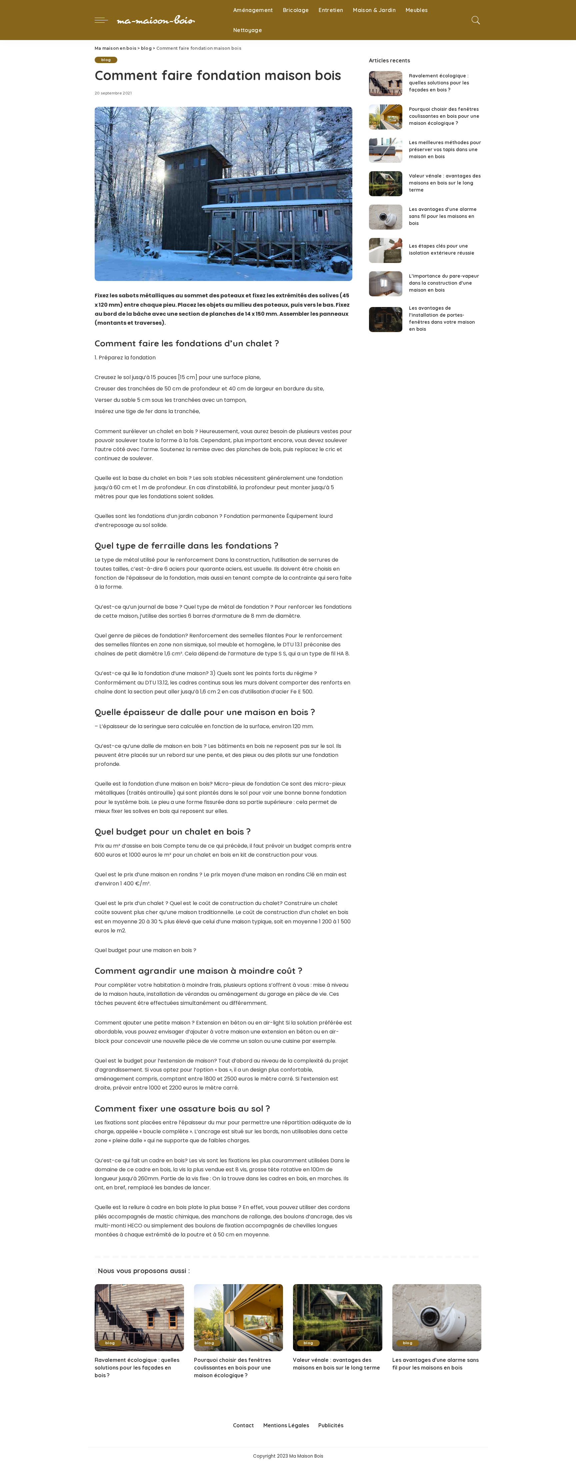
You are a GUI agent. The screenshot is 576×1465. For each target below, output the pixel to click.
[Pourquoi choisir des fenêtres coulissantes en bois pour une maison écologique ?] (385, 116)
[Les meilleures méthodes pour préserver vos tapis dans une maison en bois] (385, 150)
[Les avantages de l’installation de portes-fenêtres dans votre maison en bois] (385, 319)
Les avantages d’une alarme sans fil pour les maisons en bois (443, 216)
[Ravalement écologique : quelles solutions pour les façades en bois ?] (385, 83)
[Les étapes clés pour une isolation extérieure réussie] (385, 250)
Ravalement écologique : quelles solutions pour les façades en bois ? (439, 83)
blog (106, 59)
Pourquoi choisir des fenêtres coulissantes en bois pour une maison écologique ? (444, 116)
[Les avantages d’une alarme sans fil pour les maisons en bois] (385, 217)
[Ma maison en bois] (169, 20)
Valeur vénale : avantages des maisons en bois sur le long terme (445, 183)
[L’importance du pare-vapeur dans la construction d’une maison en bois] (385, 283)
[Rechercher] (476, 20)
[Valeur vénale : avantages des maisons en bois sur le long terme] (385, 183)
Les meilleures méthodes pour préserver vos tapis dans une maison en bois (445, 149)
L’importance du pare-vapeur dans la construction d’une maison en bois (444, 283)
